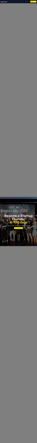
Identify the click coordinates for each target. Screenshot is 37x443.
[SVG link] (4, 1)
